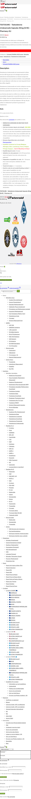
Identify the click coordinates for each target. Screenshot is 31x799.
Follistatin (11, 446)
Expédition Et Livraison (12, 681)
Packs (4, 563)
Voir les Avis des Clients (12, 732)
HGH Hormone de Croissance (17, 529)
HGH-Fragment (13, 460)
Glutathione (12, 455)
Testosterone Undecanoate (18, 56)
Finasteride (12, 362)
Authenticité (12, 686)
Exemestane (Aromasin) (12, 547)
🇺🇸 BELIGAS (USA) (14, 634)
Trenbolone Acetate (14, 391)
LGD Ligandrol (13, 329)
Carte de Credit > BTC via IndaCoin (15, 707)
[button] (15, 755)
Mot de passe (4, 770)
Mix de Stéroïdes (13, 407)
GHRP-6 (11, 453)
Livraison (5, 588)
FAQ (7, 725)
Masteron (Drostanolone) (15, 382)
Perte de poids (10, 348)
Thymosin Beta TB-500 (15, 513)
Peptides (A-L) (10, 425)
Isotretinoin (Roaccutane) (16, 364)
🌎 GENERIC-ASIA (14, 624)
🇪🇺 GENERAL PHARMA (15, 602)
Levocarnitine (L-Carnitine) (16, 467)
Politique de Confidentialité (16, 688)
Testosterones (9, 409)
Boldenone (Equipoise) (15, 375)
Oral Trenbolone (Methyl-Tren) (17, 313)
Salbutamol (12, 352)
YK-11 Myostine (13, 346)
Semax (11, 499)
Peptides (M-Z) (10, 469)
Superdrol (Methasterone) (16, 311)
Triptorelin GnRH (13, 515)
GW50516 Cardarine (14, 327)
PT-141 (11, 490)
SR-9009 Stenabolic (14, 343)
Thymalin (11, 508)
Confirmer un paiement (12, 700)
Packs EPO (9, 570)
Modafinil (11, 366)
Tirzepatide (12, 506)
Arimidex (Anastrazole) (12, 540)
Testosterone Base (14, 414)
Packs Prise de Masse (11, 574)
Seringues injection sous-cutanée (18, 536)
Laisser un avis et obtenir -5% (14, 734)
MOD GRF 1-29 (13, 476)
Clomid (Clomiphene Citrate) (13, 542)
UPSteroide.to (18, 263)
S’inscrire (16, 780)
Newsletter (9, 741)
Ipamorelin (12, 464)
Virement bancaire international (14, 709)
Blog (7, 743)
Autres (8, 526)
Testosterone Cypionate (15, 416)
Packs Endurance (10, 567)
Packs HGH (9, 572)
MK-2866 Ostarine (14, 332)
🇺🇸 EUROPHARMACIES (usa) (16, 641)
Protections (6, 538)
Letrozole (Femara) (11, 554)
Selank (11, 494)
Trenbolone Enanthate (15, 396)
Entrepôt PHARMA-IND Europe (15, 54)
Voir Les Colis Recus (14, 693)
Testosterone (18, 17)
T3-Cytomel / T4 (13, 355)
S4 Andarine (12, 341)
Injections (5, 371)
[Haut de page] (1, 283)
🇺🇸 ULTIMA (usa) (13, 638)
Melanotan (12, 471)
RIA (7, 713)
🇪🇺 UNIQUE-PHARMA (14, 615)
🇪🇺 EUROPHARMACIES (15, 595)
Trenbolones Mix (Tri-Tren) (16, 400)
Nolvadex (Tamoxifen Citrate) (14, 556)
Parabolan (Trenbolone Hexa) (17, 398)
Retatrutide (12, 492)
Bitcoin (8, 702)
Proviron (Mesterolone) (12, 558)
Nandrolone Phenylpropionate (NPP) (19, 384)
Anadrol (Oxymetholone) (15, 300)
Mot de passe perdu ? (18, 773)
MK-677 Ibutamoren (14, 334)
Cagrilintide (12, 437)
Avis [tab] (4, 62)
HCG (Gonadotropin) (11, 549)
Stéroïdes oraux (10, 297)
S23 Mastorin (12, 339)
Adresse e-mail (4, 787)
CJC (10, 439)
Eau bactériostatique (14, 531)
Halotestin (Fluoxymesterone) (17, 307)
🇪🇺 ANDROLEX (13, 592)
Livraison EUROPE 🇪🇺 (11, 590)
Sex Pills (11, 368)
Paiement (5, 697)
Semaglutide (12, 497)
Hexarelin (11, 458)
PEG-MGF (11, 485)
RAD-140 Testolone (14, 336)
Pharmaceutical (7, 142)
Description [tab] (6, 60)
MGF (10, 474)
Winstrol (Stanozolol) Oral (15, 320)
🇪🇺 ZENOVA (12, 620)
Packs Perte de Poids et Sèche (14, 579)
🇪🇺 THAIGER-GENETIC (15, 611)
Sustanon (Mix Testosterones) (17, 412)
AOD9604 (11, 432)
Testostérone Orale (14, 316)
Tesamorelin (12, 503)
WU (7, 711)
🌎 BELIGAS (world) (14, 622)
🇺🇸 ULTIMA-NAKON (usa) (15, 636)
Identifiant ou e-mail (6, 767)
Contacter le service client (13, 727)
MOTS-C (11, 478)
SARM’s (8, 323)
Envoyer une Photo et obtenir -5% (18, 695)
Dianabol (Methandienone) (16, 304)
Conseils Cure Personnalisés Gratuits (16, 722)
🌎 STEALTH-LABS (14, 627)
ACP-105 (11, 325)
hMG (7, 552)
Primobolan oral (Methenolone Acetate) (19, 309)
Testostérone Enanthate (15, 419)
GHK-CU (11, 448)
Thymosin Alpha (13, 510)
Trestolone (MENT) (14, 402)
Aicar (10, 430)
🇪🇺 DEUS (11, 661)
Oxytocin (11, 483)
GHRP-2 (11, 451)
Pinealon (11, 487)
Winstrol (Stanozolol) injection (17, 405)
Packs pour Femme (11, 581)
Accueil (1, 17)
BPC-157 (11, 435)
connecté (11, 119)
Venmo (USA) (9, 718)
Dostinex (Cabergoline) (12, 545)
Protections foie (10, 561)
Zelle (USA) (9, 716)
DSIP (10, 441)
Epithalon (11, 444)
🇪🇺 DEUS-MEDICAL (14, 597)
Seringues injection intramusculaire (18, 533)
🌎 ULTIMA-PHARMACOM (16, 629)
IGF (10, 462)
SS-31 (10, 501)
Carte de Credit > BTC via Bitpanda (15, 704)
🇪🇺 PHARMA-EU (13, 613)
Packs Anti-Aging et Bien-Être (14, 565)
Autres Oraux (9, 359)
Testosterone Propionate (15, 421)
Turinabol (11, 318)
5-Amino (11, 428)
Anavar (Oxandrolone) (15, 302)
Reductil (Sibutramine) (15, 357)
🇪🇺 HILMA (11, 604)
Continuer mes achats (6, 280)
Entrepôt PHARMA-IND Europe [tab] (11, 64)
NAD (10, 480)
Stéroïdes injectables (9, 17)
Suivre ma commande (15, 691)
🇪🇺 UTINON (12, 618)
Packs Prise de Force (11, 586)
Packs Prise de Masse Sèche (13, 577)
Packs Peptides (10, 584)
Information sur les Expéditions (17, 684)
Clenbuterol (12, 350)
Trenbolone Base (13, 393)
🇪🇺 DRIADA (12, 599)
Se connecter (3, 777)
